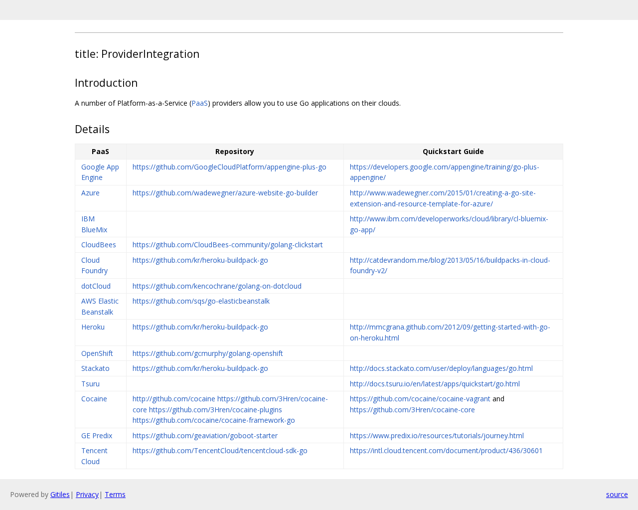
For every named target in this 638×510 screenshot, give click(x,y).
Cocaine (94, 398)
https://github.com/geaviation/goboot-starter (205, 435)
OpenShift (97, 353)
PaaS (199, 103)
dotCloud (96, 286)
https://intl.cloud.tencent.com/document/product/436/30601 (446, 450)
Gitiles (60, 494)
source (617, 494)
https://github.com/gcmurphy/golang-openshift (208, 353)
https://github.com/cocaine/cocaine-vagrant (420, 398)
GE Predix (96, 435)
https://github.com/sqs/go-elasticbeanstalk (201, 301)
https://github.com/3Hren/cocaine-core (412, 409)
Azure (90, 192)
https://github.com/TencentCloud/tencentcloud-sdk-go (220, 450)
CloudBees (98, 244)
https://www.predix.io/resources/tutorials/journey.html (437, 435)
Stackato (95, 368)
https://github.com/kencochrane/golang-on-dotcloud (217, 286)
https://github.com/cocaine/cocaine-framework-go (214, 420)
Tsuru (90, 383)
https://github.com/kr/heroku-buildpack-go (200, 260)
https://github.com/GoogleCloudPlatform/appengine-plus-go (229, 166)
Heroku (93, 327)
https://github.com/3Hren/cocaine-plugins (215, 409)
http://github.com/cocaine (174, 398)
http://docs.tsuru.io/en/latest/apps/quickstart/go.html (435, 383)
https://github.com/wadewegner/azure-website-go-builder (225, 192)
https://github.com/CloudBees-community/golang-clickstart (228, 244)
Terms (115, 494)
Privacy (87, 494)
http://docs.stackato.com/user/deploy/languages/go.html (441, 368)
